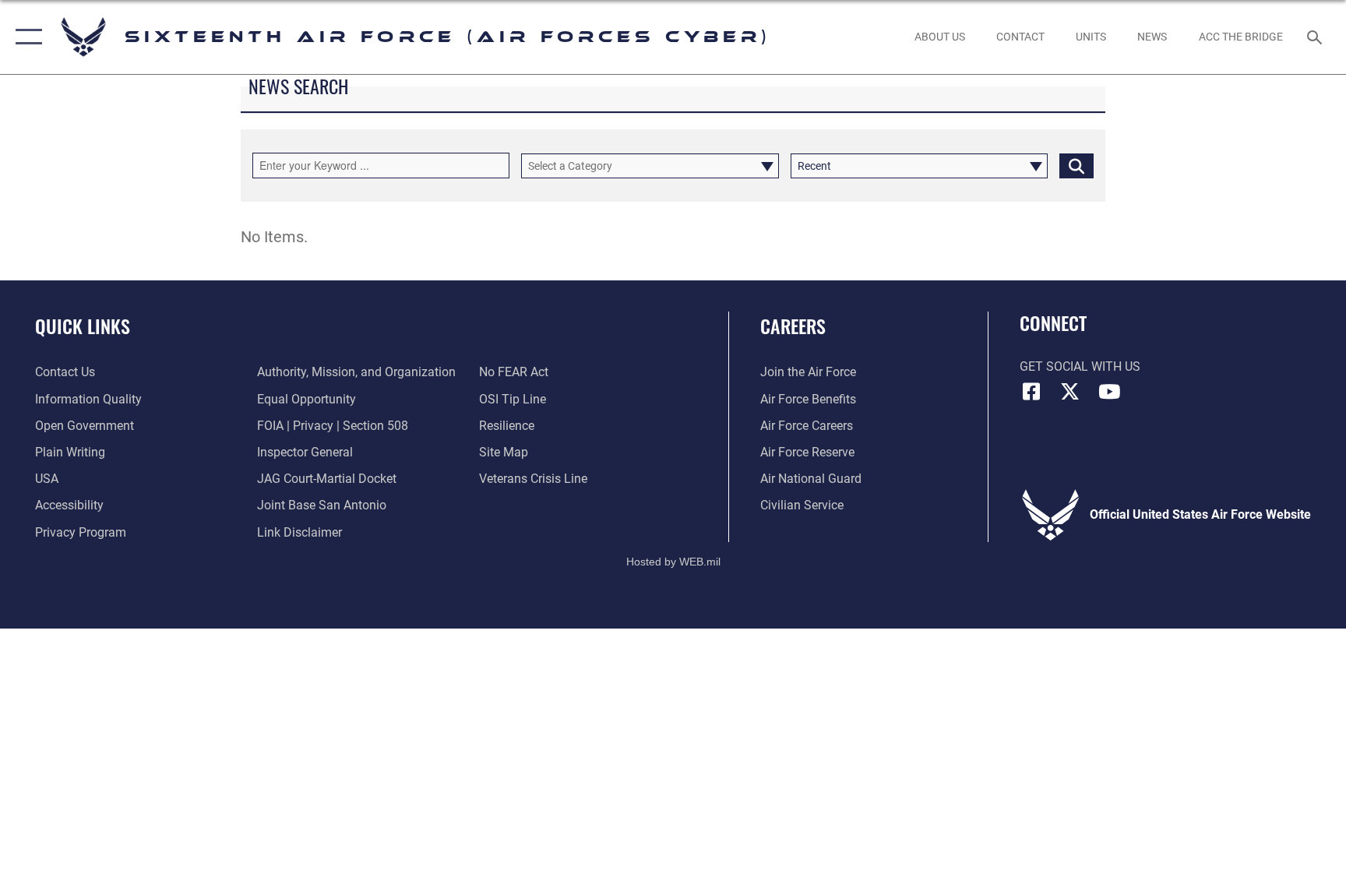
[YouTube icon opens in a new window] (1109, 391)
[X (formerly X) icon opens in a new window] (1070, 391)
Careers (793, 326)
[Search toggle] (1316, 37)
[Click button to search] (1076, 165)
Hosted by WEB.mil (673, 561)
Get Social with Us (1080, 366)
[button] (25, 37)
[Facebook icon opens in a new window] (1031, 391)
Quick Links (82, 326)
